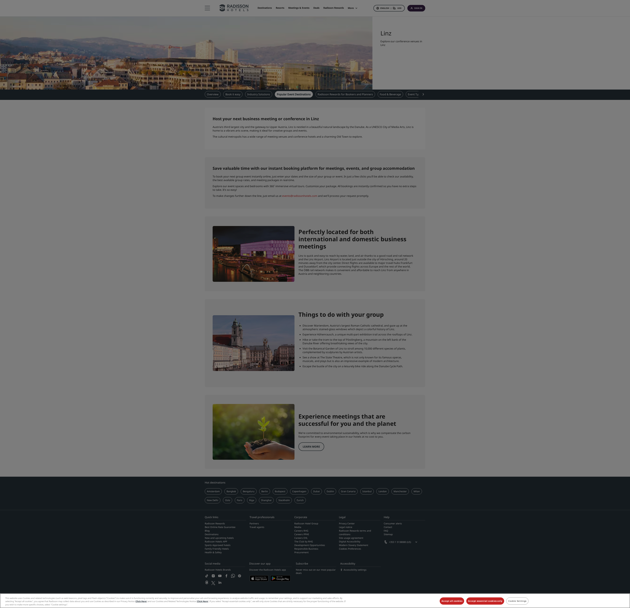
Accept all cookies (451, 600)
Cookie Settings (517, 600)
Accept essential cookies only (485, 600)
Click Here (141, 601)
